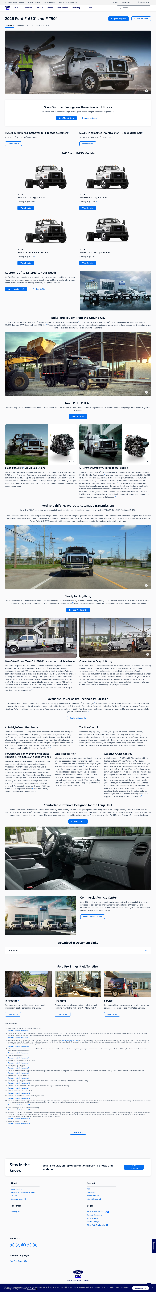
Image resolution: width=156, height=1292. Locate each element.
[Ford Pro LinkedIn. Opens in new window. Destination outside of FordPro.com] (23, 1245)
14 (33, 788)
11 (117, 483)
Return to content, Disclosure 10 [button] (19, 1083)
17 (112, 1000)
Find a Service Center (92, 917)
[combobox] (135, 7)
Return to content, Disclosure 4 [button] (18, 1053)
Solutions (17, 8)
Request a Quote (118, 19)
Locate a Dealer (141, 19)
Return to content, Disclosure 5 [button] (18, 1058)
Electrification (62, 8)
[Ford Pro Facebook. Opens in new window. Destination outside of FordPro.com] (12, 1245)
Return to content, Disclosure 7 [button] (18, 1068)
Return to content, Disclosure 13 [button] (19, 1098)
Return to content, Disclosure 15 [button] (19, 1110)
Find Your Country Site (18, 1261)
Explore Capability (78, 718)
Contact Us (91, 1192)
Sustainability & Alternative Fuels (23, 1192)
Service (50, 8)
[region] (78, 1288)
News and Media (17, 1199)
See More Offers (66, 118)
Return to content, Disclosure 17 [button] (19, 1123)
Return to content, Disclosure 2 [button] (18, 1037)
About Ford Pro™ (17, 1189)
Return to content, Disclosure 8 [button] (18, 1073)
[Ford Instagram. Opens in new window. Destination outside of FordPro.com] (18, 1245)
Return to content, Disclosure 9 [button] (18, 1078)
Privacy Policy (31, 1289)
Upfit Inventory (14, 289)
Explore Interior (78, 821)
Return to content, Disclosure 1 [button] (18, 1030)
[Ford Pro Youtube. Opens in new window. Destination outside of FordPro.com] (35, 1245)
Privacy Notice (92, 1218)
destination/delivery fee (70, 1040)
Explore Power (78, 417)
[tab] (9, 25)
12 (115, 496)
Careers (14, 1196)
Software (39, 8)
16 (18, 1000)
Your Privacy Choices (95, 1212)
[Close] (152, 1287)
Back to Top (78, 1132)
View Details (25, 208)
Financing (76, 8)
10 (15, 474)
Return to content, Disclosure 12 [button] (19, 1093)
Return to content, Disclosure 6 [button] (18, 1063)
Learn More (13, 1014)
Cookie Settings (93, 1222)
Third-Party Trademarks (96, 1225)
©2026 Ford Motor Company (78, 1280)
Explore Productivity (78, 610)
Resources (87, 8)
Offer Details (13, 144)
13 (73, 603)
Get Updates (134, 1167)
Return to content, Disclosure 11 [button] (18, 1088)
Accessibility (91, 1196)
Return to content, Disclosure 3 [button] (18, 1046)
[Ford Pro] (7, 7)
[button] (78, 950)
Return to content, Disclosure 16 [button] (19, 1118)
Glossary (14, 1212)
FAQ (88, 1189)
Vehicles (28, 8)
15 (83, 766)
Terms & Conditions (94, 1215)
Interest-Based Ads (94, 1199)
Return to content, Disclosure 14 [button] (19, 1105)
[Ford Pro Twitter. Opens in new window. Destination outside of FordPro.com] (29, 1245)
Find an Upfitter (39, 289)
